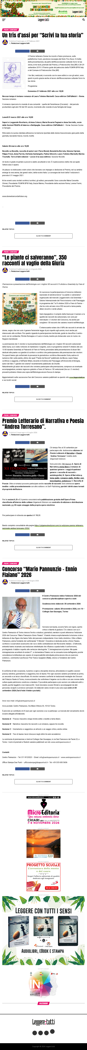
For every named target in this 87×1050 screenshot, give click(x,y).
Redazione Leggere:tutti (20, 43)
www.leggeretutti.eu (77, 377)
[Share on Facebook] (22, 51)
